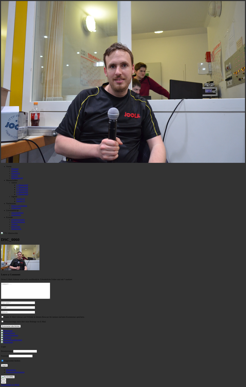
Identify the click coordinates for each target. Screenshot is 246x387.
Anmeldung (16, 215)
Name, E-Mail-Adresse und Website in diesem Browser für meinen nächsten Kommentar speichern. (44, 317)
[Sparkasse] (6, 338)
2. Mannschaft (22, 187)
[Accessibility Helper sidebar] (8, 376)
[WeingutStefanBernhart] (11, 340)
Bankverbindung (18, 222)
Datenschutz (16, 229)
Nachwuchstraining (19, 206)
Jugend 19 (20, 199)
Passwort (4, 356)
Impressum (15, 226)
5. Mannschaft (22, 194)
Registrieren (11, 370)
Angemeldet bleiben (12, 361)
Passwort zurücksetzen (15, 372)
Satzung (14, 176)
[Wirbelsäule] (7, 331)
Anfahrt (14, 224)
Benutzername (7, 351)
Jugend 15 (20, 201)
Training (14, 171)
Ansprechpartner (18, 220)
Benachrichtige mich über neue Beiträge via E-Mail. (25, 322)
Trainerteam (16, 208)
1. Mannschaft (22, 185)
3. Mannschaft (22, 189)
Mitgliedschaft (17, 178)
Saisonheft (15, 173)
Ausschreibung (17, 213)
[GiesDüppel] (7, 342)
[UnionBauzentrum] (9, 335)
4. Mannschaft (22, 192)
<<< (3, 380)
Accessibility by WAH (10, 385)
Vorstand (14, 169)
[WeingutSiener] (8, 333)
